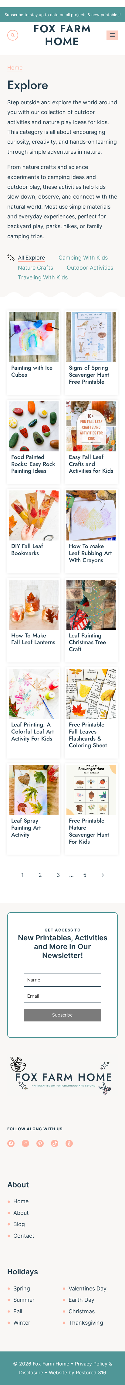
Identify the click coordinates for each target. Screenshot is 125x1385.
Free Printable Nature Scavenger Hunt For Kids (89, 830)
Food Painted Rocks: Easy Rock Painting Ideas (33, 464)
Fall (17, 1311)
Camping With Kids (83, 257)
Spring (21, 1288)
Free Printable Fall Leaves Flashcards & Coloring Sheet (88, 734)
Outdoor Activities (90, 267)
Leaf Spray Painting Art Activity (26, 827)
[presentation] (34, 337)
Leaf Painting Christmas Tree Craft (87, 642)
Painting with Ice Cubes (31, 371)
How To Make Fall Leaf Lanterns (33, 639)
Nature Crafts (35, 267)
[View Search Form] (12, 35)
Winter (21, 1322)
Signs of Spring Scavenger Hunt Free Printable (89, 375)
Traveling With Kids (43, 277)
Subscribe (62, 1015)
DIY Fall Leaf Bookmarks (27, 549)
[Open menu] (112, 35)
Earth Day (81, 1300)
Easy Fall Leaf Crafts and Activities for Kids (91, 464)
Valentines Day (87, 1288)
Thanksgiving (86, 1322)
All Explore (31, 257)
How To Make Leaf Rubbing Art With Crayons (90, 553)
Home (14, 67)
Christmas (82, 1311)
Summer (24, 1300)
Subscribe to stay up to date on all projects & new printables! (63, 14)
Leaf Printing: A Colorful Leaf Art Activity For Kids (32, 731)
